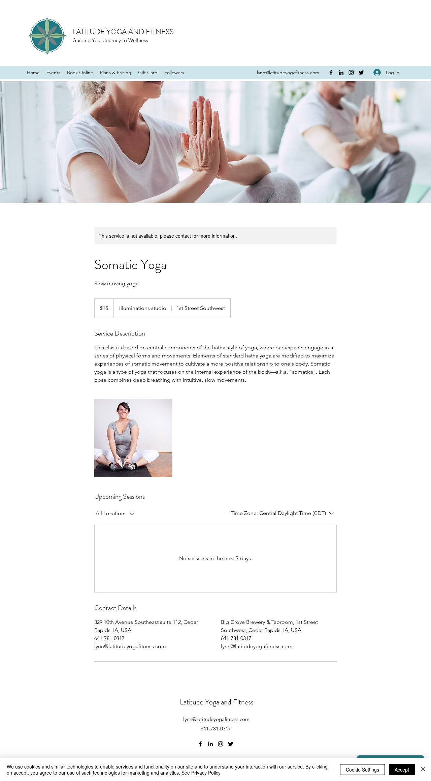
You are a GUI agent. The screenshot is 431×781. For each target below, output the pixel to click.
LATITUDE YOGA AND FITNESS (123, 31)
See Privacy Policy (201, 772)
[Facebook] (331, 72)
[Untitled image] (133, 438)
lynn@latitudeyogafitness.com (288, 72)
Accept (402, 769)
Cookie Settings (362, 769)
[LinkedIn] (341, 72)
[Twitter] (361, 72)
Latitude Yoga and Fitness (217, 702)
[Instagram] (351, 72)
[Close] (423, 769)
